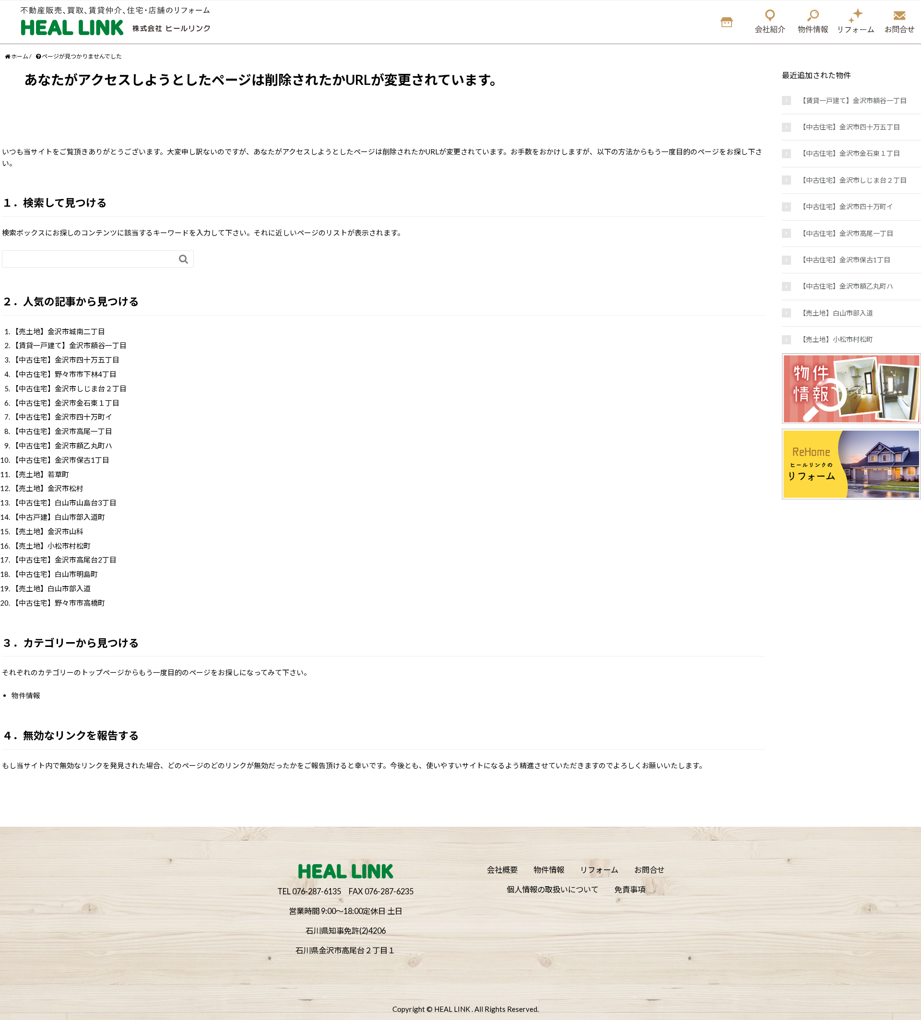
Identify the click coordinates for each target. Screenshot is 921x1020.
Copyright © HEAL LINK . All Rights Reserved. (465, 1009)
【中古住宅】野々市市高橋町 (58, 602)
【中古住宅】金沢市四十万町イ (62, 416)
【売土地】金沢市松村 (47, 488)
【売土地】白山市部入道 (51, 588)
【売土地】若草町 (40, 474)
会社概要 (502, 869)
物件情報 (26, 695)
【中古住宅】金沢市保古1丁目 (60, 460)
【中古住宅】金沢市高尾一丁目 (62, 431)
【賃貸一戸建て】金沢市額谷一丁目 (69, 345)
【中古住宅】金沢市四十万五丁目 (65, 359)
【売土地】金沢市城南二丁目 (58, 331)
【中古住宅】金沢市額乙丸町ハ (62, 445)
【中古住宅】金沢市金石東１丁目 (65, 403)
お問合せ (649, 869)
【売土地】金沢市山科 (47, 531)
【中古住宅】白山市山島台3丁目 (64, 502)
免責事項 (629, 889)
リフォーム (599, 869)
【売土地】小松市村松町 (51, 545)
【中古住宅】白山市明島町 (55, 574)
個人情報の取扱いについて (553, 889)
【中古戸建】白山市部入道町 (58, 517)
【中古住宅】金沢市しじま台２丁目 (69, 388)
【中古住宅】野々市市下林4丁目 (64, 374)
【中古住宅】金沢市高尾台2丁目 (64, 559)
